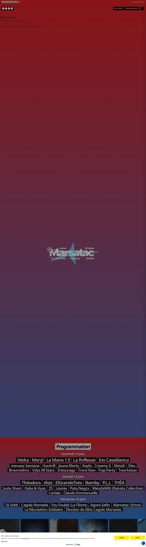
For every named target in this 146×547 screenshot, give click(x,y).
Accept (137, 538)
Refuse (121, 538)
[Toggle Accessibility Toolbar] (143, 543)
